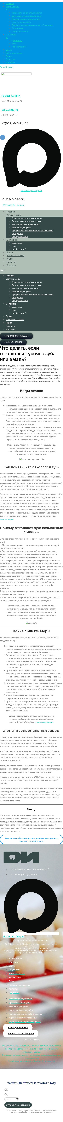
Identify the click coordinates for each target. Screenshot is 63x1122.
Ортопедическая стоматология (26, 221)
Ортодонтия (17, 233)
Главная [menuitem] (10, 3)
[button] (31, 270)
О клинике (12, 240)
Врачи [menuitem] (9, 49)
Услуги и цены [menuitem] (12, 8)
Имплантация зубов (21, 227)
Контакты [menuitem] (10, 62)
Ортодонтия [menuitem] (17, 28)
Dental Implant (6, 67)
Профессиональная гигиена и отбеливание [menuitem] (32, 25)
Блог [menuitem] (14, 43)
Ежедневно (9, 109)
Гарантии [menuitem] (10, 59)
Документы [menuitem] (17, 40)
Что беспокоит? (19, 249)
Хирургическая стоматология (26, 224)
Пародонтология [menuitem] (20, 31)
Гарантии (11, 262)
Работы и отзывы (15, 255)
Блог (14, 246)
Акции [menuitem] (9, 56)
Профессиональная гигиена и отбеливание (32, 230)
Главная (11, 211)
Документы (17, 243)
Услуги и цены (14, 215)
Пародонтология (20, 236)
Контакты (11, 265)
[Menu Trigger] (2, 137)
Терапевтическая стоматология (27, 218)
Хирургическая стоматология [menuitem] (26, 19)
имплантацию (6, 519)
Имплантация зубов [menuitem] (21, 22)
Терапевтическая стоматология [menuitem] (27, 12)
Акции (10, 258)
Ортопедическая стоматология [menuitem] (26, 15)
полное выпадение (44, 722)
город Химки (10, 95)
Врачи (10, 252)
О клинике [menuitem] (11, 36)
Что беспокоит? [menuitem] (19, 46)
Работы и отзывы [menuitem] (14, 53)
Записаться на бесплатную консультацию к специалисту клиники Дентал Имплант (31, 839)
